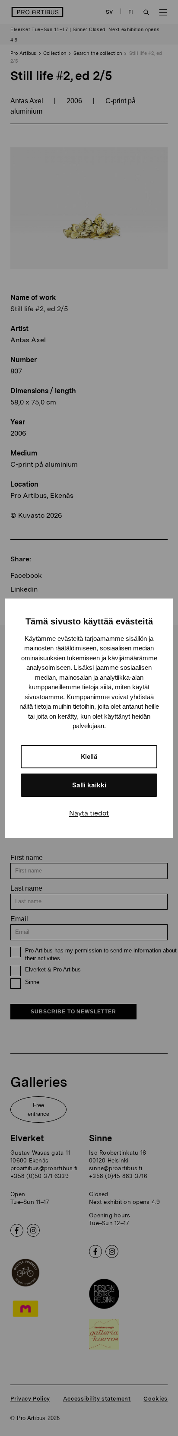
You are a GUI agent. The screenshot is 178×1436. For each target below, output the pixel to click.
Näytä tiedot (89, 813)
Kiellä (89, 757)
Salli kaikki (89, 785)
